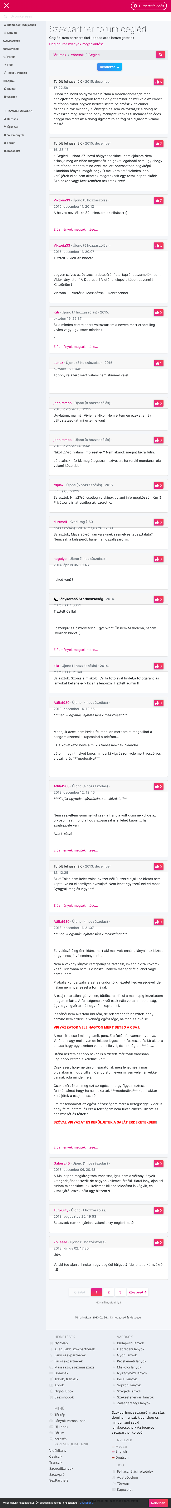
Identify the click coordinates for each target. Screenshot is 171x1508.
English (120, 1451)
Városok (77, 55)
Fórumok (59, 55)
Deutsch (121, 1457)
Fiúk (10, 64)
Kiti (56, 312)
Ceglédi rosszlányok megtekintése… (77, 44)
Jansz (58, 363)
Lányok (12, 32)
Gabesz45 (62, 1163)
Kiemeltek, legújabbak (21, 24)
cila (56, 666)
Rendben (158, 1503)
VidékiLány (58, 1450)
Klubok (11, 88)
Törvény (123, 1483)
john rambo (63, 403)
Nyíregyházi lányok (131, 1373)
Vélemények (15, 134)
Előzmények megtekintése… (76, 229)
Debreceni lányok (130, 1349)
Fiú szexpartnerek (68, 1361)
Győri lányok (126, 1355)
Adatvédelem (127, 1477)
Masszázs (13, 40)
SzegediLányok (61, 1468)
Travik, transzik (17, 72)
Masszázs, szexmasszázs (73, 1367)
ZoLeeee (60, 1242)
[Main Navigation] (6, 6)
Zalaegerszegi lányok (133, 1403)
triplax (59, 485)
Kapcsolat (13, 150)
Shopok (12, 96)
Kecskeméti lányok (131, 1361)
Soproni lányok (128, 1385)
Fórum (11, 143)
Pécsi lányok (126, 1379)
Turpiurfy (61, 1210)
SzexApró (57, 1474)
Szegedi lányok (128, 1391)
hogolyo (60, 559)
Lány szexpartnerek (69, 1355)
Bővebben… (87, 1502)
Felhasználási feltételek (134, 1471)
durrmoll (60, 522)
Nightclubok (63, 1391)
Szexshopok (63, 1397)
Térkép (59, 1415)
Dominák (13, 48)
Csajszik (55, 1456)
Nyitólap (60, 1343)
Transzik (55, 1462)
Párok (11, 56)
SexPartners (58, 1480)
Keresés (12, 119)
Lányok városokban (69, 1421)
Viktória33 (62, 200)
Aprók (11, 80)
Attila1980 (61, 702)
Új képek (12, 127)
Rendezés (108, 67)
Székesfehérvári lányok (135, 1397)
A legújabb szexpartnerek (74, 1349)
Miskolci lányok (128, 1367)
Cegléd (94, 55)
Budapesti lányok (130, 1343)
